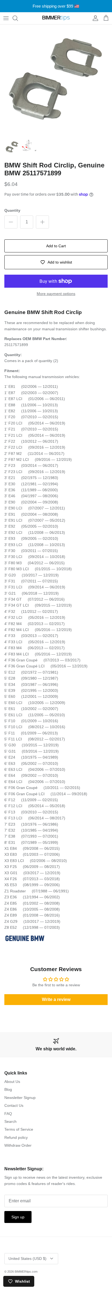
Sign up (17, 1217)
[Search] (18, 18)
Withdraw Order (18, 1145)
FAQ (8, 1113)
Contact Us (13, 1105)
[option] (56, 80)
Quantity (12, 210)
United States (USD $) (27, 1258)
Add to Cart (56, 246)
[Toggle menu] (6, 18)
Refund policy (16, 1137)
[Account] (94, 18)
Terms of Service (18, 1129)
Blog (8, 1089)
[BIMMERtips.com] (56, 18)
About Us (12, 1081)
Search (10, 1121)
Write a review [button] (56, 999)
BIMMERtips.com (26, 1271)
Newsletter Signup (20, 1097)
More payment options (56, 293)
